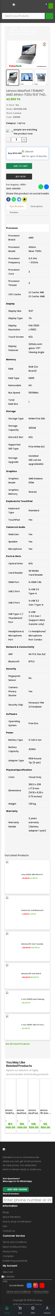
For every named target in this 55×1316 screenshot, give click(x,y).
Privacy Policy (10, 1251)
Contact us (9, 1230)
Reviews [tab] (14, 212)
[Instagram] (35, 1285)
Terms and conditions (15, 1242)
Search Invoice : (11, 1193)
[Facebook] (29, 1285)
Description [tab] (37, 206)
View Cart (8, 1272)
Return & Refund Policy (15, 1246)
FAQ (5, 1226)
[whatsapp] (13, 199)
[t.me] (19, 199)
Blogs (6, 1212)
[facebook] (8, 199)
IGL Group (37, 1300)
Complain (8, 1256)
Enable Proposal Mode (15, 1260)
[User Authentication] (50, 6)
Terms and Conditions (18, 1291)
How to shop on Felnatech (17, 1221)
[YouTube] (42, 1285)
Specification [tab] (16, 206)
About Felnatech (12, 1216)
